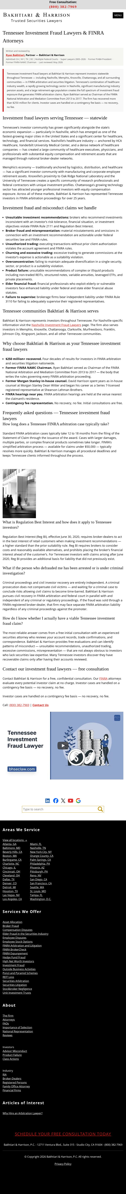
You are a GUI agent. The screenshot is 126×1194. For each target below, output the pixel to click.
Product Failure (12, 1055)
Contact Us (40, 705)
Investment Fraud (13, 965)
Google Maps (78, 800)
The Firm (8, 1015)
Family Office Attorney (16, 1086)
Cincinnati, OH (11, 871)
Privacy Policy (63, 1164)
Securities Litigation (15, 985)
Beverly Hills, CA (12, 852)
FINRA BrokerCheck (14, 949)
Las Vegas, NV (11, 895)
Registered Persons (15, 1082)
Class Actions (11, 1059)
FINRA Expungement (15, 953)
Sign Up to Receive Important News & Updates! (63, 793)
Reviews (7, 1035)
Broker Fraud (11, 926)
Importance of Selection (17, 1027)
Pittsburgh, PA (39, 871)
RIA (5, 1074)
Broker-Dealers (12, 1078)
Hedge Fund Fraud (14, 957)
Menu (118, 15)
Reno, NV (35, 875)
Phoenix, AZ (37, 867)
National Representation (18, 1031)
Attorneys (9, 1019)
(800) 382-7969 (63, 7)
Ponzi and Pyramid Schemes (20, 973)
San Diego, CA (38, 879)
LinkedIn (48, 801)
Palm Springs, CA (40, 860)
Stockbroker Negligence (17, 989)
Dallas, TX (8, 879)
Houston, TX (10, 891)
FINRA (103, 678)
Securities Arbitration (16, 981)
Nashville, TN (38, 848)
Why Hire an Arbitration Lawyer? (22, 1113)
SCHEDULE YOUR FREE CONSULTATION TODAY (63, 1134)
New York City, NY (41, 852)
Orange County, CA (41, 856)
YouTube (70, 800)
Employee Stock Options (18, 941)
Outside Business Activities (19, 969)
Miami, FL (36, 844)
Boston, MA (10, 856)
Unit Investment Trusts (17, 993)
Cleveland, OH (11, 875)
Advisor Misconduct (15, 1051)
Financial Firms (12, 1090)
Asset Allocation (12, 922)
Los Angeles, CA (12, 899)
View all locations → (15, 840)
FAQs (6, 1023)
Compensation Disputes (17, 930)
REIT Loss (8, 977)
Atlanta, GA (9, 844)
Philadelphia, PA (40, 863)
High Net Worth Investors (18, 961)
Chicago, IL (9, 867)
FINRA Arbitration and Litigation (22, 945)
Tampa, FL (36, 895)
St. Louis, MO (38, 891)
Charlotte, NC (11, 863)
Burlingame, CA (12, 860)
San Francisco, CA (41, 883)
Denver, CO (10, 883)
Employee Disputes (14, 938)
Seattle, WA (37, 887)
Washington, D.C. (40, 899)
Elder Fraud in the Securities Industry (25, 934)
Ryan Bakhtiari (15, 55)
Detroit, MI (9, 887)
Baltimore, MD (11, 848)
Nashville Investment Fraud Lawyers (56, 325)
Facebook (55, 800)
